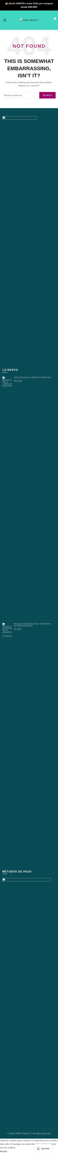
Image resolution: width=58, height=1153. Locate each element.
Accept (3, 1151)
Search (47, 95)
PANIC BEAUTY (23, 1133)
